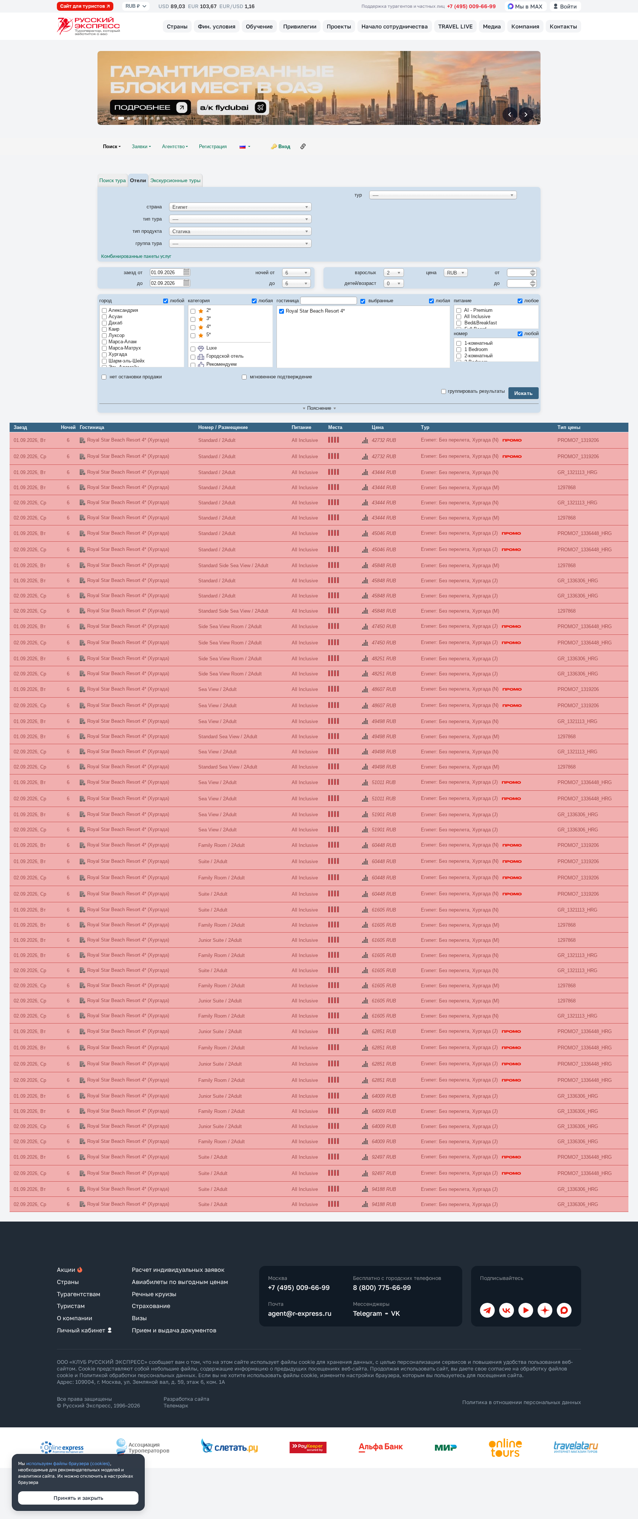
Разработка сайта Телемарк (186, 1402)
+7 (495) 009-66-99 (471, 6)
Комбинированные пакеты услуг (136, 256)
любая (265, 300)
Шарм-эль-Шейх (127, 361)
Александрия (123, 310)
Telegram (367, 1313)
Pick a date (186, 272)
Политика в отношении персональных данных (521, 1402)
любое (531, 300)
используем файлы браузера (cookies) (68, 1463)
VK (395, 1313)
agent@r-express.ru (300, 1313)
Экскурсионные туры (175, 180)
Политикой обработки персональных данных (137, 1375)
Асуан (115, 316)
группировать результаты (476, 391)
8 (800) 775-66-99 (382, 1287)
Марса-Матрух (125, 348)
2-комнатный (478, 355)
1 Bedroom (475, 349)
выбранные (380, 300)
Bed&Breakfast (480, 323)
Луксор (116, 335)
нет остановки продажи (135, 376)
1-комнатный (478, 343)
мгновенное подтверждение (280, 376)
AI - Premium (478, 310)
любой (177, 300)
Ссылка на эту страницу (303, 146)
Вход (284, 146)
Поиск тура (112, 180)
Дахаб (115, 323)
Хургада (118, 354)
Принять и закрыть (78, 1498)
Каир (114, 329)
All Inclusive (476, 316)
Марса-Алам (123, 341)
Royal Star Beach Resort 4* (315, 311)
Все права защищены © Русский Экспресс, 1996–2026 (98, 1402)
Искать (523, 393)
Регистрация (213, 146)
